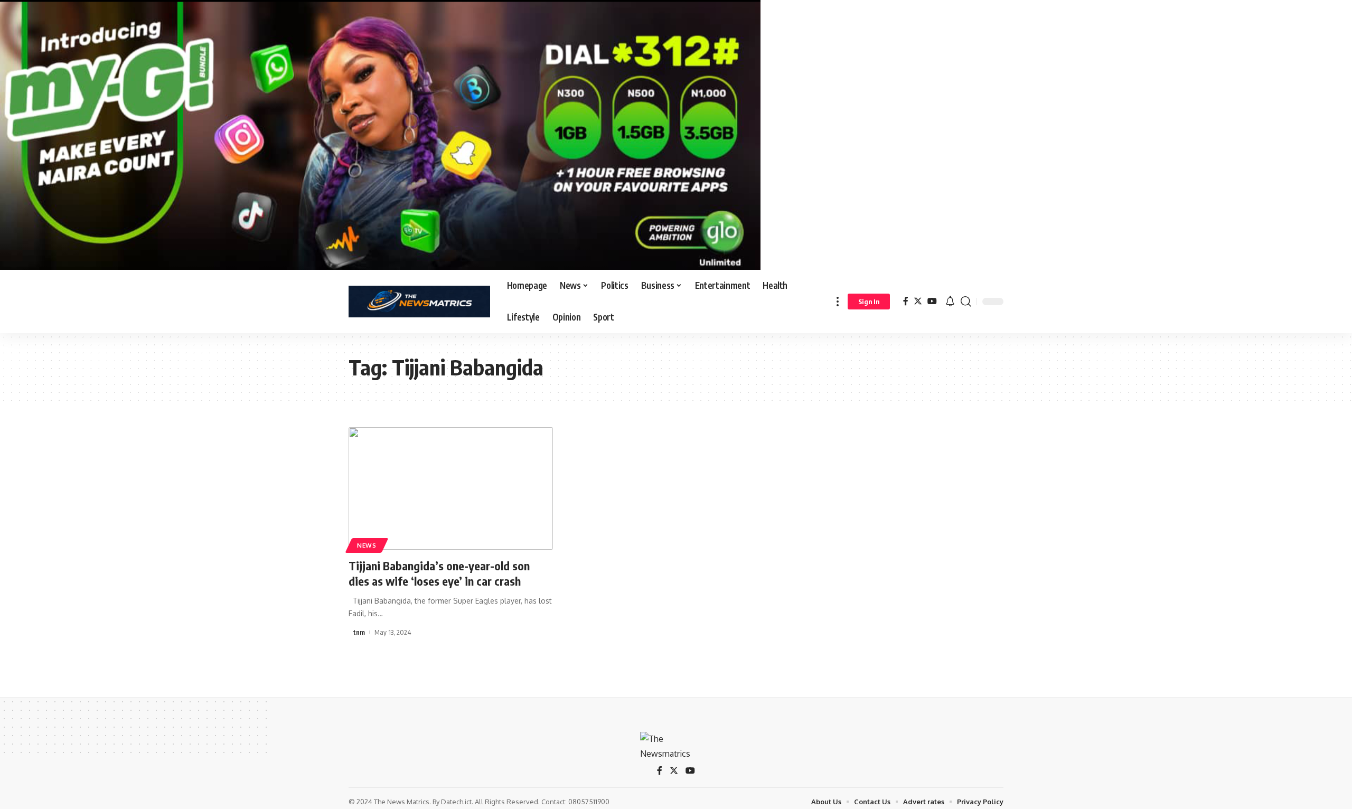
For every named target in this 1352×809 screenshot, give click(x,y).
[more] (837, 301)
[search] (966, 301)
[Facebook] (905, 301)
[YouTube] (932, 301)
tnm (359, 632)
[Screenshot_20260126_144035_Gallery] (380, 134)
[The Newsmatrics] (419, 301)
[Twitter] (918, 301)
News (367, 545)
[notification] (950, 301)
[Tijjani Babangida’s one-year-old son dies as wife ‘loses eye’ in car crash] (451, 488)
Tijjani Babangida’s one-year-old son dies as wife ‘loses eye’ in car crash (439, 573)
